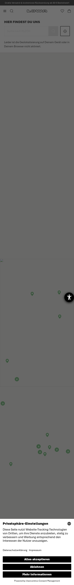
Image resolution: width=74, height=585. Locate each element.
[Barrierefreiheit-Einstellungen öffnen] (69, 297)
